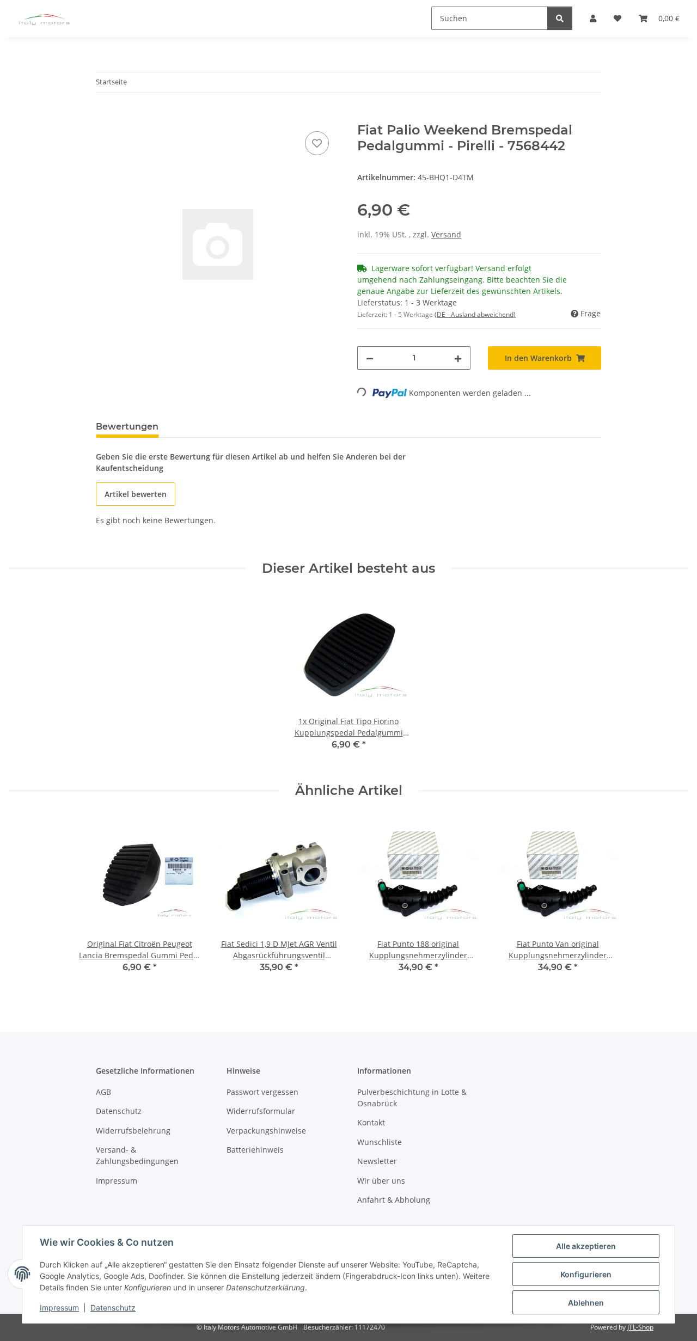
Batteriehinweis (255, 1149)
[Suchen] (559, 18)
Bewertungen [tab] (127, 426)
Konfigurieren (586, 1274)
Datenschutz (113, 1307)
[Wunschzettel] (317, 143)
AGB (103, 1092)
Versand (446, 234)
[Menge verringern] (370, 358)
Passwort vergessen (262, 1092)
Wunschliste (379, 1142)
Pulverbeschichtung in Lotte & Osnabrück (412, 1098)
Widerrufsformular (261, 1111)
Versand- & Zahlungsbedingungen (137, 1155)
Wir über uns (381, 1180)
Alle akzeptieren (586, 1246)
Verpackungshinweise (266, 1130)
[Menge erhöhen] (458, 358)
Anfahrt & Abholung (393, 1200)
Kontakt (371, 1122)
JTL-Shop (640, 1327)
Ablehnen (586, 1302)
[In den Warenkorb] (104, 117)
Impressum (59, 1307)
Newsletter (377, 1161)
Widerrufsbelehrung (133, 1130)
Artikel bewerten (136, 494)
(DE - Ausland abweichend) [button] (475, 314)
